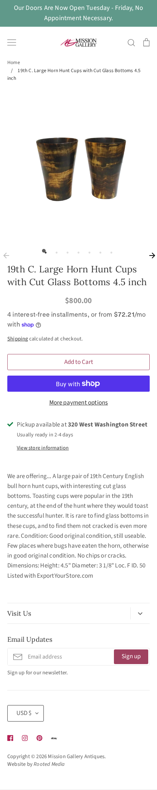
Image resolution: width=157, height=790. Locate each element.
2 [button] (55, 251)
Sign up (131, 656)
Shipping (17, 339)
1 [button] (44, 251)
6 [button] (98, 251)
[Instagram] (25, 738)
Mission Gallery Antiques (76, 756)
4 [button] (76, 251)
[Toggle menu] (12, 42)
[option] (78, 164)
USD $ (23, 713)
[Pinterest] (39, 738)
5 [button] (87, 251)
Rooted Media (49, 764)
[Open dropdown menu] (140, 613)
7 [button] (109, 251)
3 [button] (66, 251)
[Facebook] (10, 738)
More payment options (78, 402)
